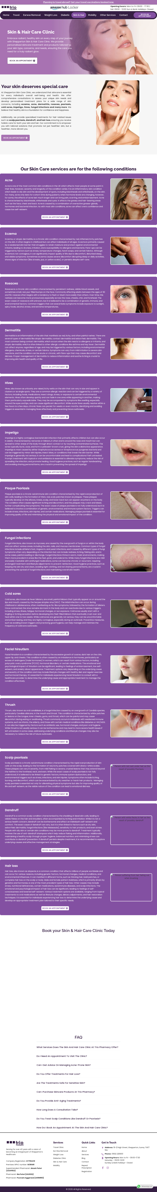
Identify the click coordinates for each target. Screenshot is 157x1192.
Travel (16, 15)
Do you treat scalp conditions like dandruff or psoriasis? (68, 1118)
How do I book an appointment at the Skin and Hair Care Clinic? (72, 1127)
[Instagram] (107, 1168)
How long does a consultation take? (57, 1109)
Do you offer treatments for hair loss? (58, 1073)
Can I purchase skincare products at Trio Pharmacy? (66, 1091)
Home (6, 15)
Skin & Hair (78, 15)
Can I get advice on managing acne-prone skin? (64, 1065)
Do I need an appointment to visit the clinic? (62, 1056)
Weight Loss (50, 15)
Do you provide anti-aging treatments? (59, 1100)
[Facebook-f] (103, 1168)
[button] (78, 1048)
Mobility (92, 15)
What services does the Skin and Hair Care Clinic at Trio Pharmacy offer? (77, 1047)
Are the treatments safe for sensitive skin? (61, 1082)
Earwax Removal (32, 15)
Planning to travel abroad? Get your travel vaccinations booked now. (78, 2)
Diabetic (65, 15)
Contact (123, 15)
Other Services (108, 15)
